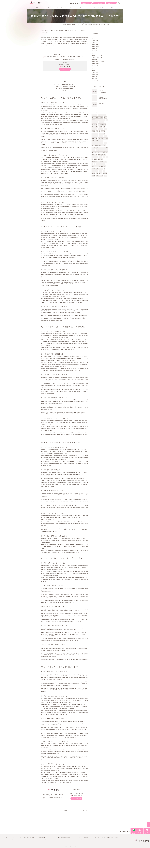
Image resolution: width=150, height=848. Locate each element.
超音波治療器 (94, 119)
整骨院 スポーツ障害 (96, 70)
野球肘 (106, 152)
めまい (100, 133)
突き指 (99, 154)
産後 (95, 152)
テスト (99, 138)
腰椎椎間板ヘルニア (95, 161)
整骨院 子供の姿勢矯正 (97, 57)
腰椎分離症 (101, 161)
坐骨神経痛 (94, 59)
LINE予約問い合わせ (86, 3)
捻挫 (92, 115)
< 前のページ (44, 810)
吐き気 (97, 136)
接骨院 (93, 140)
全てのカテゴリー (96, 33)
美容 (92, 126)
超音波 (105, 117)
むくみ (105, 175)
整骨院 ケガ (95, 74)
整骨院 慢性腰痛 (96, 53)
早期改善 (97, 117)
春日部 (93, 171)
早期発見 (99, 115)
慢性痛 (93, 129)
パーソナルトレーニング (102, 166)
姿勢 (102, 138)
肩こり (93, 117)
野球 (96, 154)
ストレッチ (101, 136)
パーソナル (94, 168)
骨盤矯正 (106, 150)
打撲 (92, 122)
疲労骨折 (104, 145)
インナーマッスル (100, 168)
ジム (104, 157)
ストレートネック (95, 133)
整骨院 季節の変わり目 (97, 55)
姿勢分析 (93, 131)
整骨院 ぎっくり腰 (96, 76)
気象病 (93, 136)
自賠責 (97, 164)
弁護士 (93, 157)
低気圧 (104, 133)
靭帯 (92, 145)
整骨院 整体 (95, 50)
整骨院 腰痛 (95, 38)
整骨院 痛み (95, 48)
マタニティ (99, 152)
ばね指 (96, 115)
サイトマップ (86, 839)
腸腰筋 (107, 147)
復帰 (97, 131)
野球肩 (93, 154)
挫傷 (107, 119)
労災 (103, 164)
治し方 (105, 136)
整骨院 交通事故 (96, 65)
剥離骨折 (96, 122)
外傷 (96, 129)
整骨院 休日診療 (96, 63)
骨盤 (92, 152)
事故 (100, 164)
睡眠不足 (100, 126)
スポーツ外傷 (101, 122)
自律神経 (93, 175)
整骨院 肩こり (95, 42)
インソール (99, 119)
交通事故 (100, 157)
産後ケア (93, 173)
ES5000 (101, 140)
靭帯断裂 (101, 143)
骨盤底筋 (102, 150)
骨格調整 (101, 117)
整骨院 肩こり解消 (96, 40)
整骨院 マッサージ (96, 68)
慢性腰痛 (104, 115)
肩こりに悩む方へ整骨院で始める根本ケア (63, 84)
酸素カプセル (100, 129)
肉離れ (104, 119)
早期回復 (105, 129)
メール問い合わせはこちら (99, 3)
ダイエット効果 (94, 124)
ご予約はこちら (111, 3)
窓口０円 (95, 159)
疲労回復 (96, 126)
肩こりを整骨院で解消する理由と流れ (64, 88)
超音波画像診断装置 (98, 145)
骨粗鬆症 (97, 150)
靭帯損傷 (105, 143)
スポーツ (100, 173)
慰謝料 (97, 157)
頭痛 (104, 171)
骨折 (107, 157)
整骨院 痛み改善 (96, 46)
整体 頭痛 (94, 78)
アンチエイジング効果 (102, 124)
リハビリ (100, 171)
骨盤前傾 (93, 150)
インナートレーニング (100, 147)
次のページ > (85, 810)
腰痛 (105, 161)
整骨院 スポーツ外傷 (96, 72)
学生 (97, 173)
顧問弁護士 (104, 154)
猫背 (96, 138)
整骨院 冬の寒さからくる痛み (98, 61)
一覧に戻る (65, 810)
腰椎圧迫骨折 (100, 159)
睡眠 (104, 126)
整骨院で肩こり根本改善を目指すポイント (65, 86)
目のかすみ (103, 131)
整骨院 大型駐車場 (96, 35)
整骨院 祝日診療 (96, 44)
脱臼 (103, 152)
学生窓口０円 (94, 166)
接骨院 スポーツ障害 (96, 80)
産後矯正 (97, 140)
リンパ (102, 175)
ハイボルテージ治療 (95, 143)
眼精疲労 (97, 175)
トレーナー (94, 147)
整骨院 (97, 171)
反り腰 (93, 138)
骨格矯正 (106, 138)
